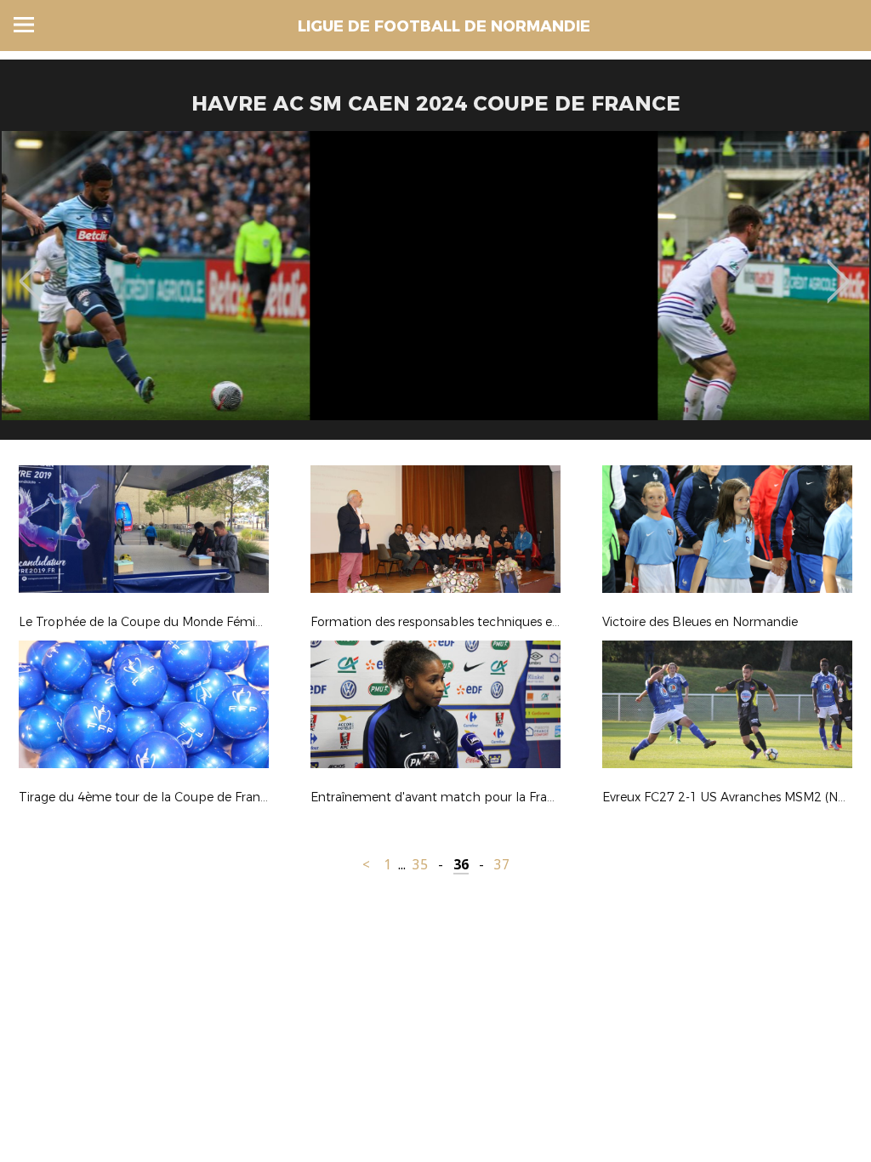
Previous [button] (30, 269)
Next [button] (838, 269)
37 (502, 865)
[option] (435, 292)
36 (461, 865)
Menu (24, 25)
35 (420, 865)
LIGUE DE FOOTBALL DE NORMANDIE (444, 26)
